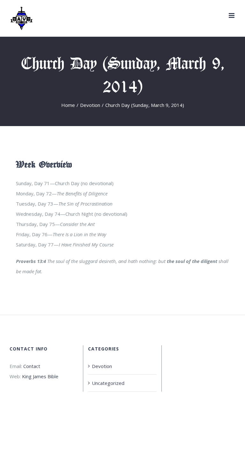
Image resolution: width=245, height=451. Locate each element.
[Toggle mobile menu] (232, 15)
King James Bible (40, 376)
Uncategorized (108, 383)
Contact (31, 366)
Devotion (102, 366)
